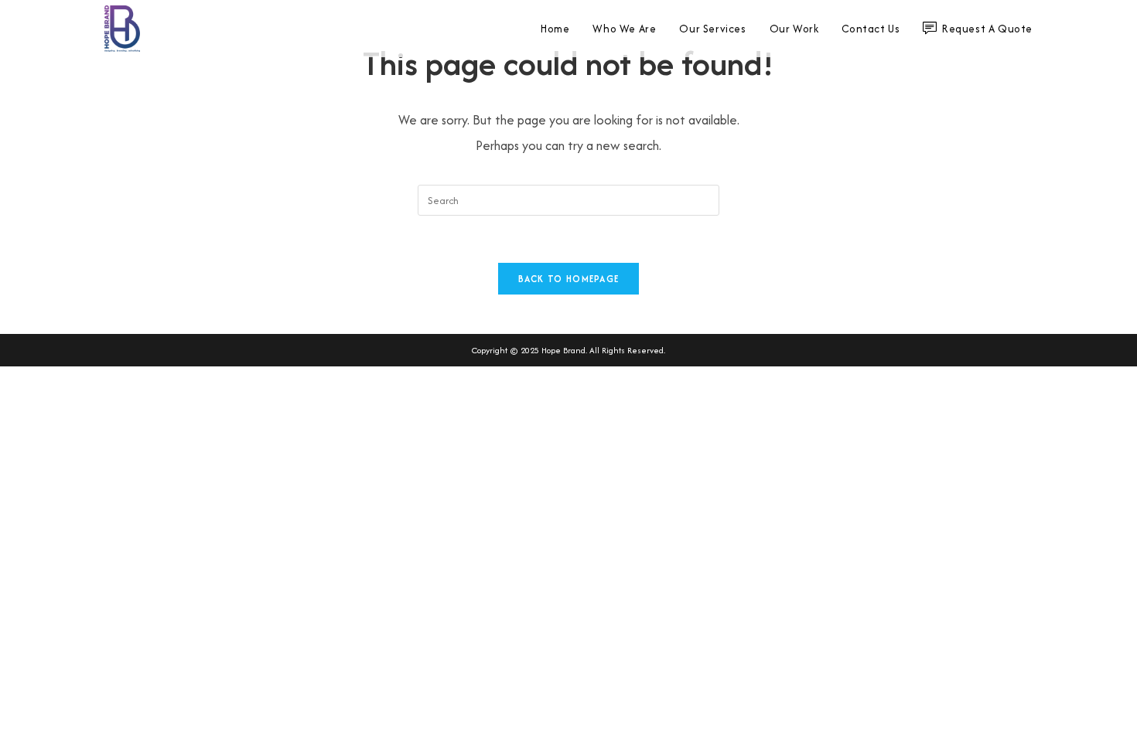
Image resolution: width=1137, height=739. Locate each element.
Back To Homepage (569, 278)
